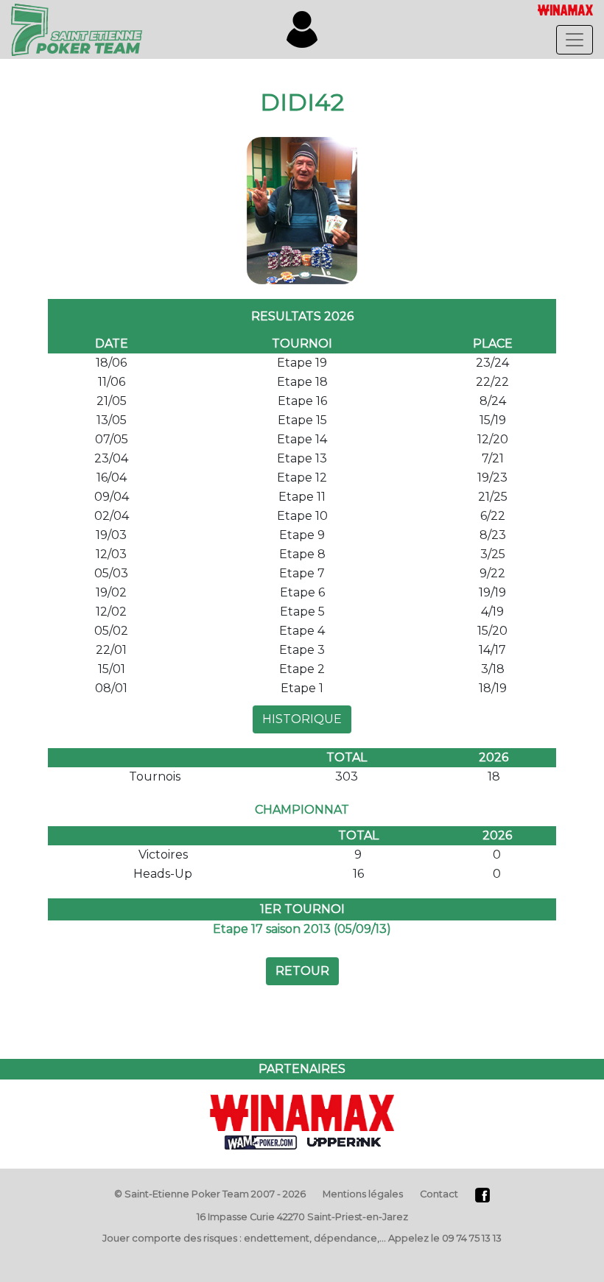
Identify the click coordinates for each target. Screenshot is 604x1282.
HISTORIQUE (302, 719)
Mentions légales (363, 1194)
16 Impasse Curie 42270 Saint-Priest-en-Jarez (302, 1216)
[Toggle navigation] (574, 39)
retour (302, 971)
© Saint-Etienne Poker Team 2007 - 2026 (210, 1194)
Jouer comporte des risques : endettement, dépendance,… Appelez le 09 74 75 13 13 (302, 1238)
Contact (439, 1194)
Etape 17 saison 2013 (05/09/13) (302, 929)
